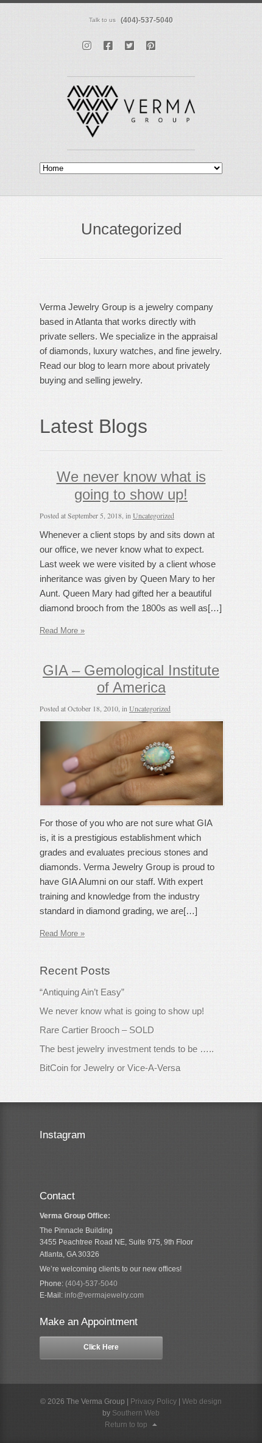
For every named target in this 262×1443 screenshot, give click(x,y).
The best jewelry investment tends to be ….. (127, 1049)
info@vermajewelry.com (104, 1295)
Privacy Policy (153, 1401)
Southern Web (136, 1413)
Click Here (101, 1347)
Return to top (126, 1424)
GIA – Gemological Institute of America (131, 679)
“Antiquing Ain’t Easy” (82, 992)
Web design (202, 1401)
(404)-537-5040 (147, 20)
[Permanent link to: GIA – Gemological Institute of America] (132, 803)
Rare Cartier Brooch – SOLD (97, 1030)
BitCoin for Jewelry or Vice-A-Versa (110, 1068)
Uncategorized (153, 515)
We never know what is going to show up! (131, 485)
